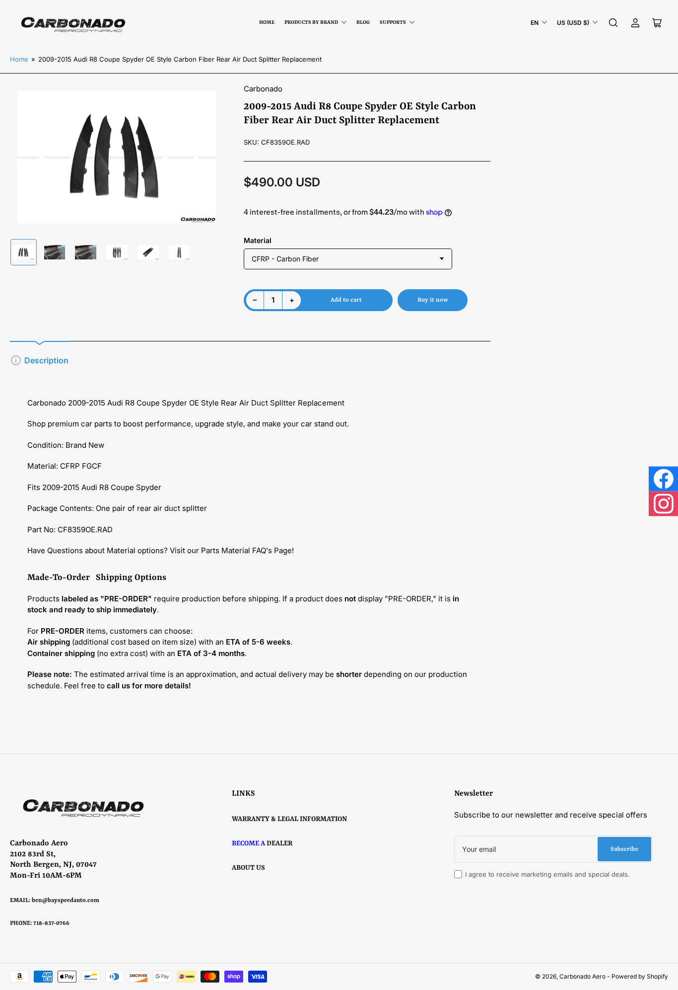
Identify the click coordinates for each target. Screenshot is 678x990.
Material (257, 240)
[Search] (613, 23)
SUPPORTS (393, 22)
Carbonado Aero (582, 976)
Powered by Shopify (639, 976)
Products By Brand (311, 22)
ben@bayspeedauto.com (65, 900)
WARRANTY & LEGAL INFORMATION (289, 819)
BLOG (363, 22)
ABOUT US (248, 868)
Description (46, 360)
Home (266, 22)
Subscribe (624, 849)
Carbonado (263, 88)
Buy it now (432, 300)
